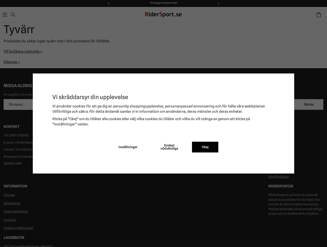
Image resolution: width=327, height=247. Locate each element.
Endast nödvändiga (169, 147)
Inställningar (127, 147)
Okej (205, 147)
